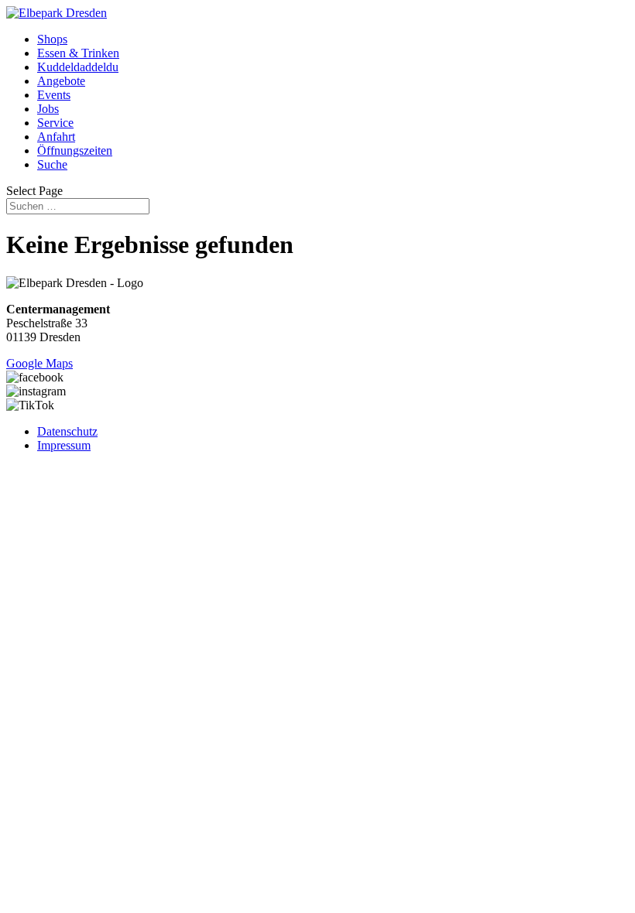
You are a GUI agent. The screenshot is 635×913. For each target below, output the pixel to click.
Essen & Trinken (78, 53)
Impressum (64, 445)
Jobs (48, 108)
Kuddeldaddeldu (77, 67)
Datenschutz (67, 431)
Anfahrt (56, 136)
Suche (52, 164)
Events (53, 94)
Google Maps (39, 363)
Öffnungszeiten (74, 150)
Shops (52, 39)
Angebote (61, 80)
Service (55, 122)
